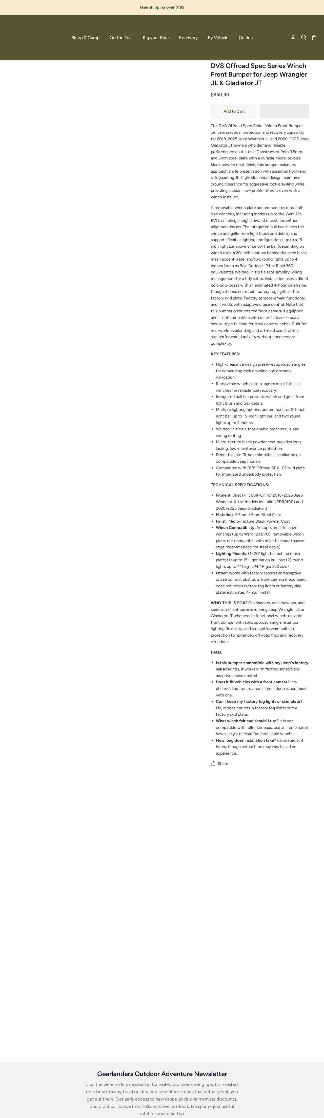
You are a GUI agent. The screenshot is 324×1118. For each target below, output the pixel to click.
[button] (284, 111)
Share (223, 763)
